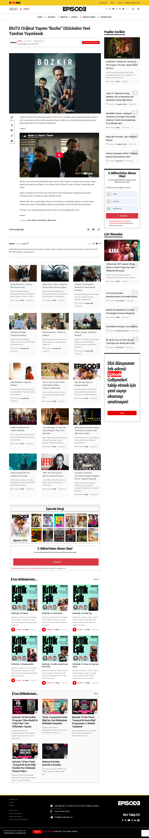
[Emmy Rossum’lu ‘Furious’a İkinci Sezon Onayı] (23, 273)
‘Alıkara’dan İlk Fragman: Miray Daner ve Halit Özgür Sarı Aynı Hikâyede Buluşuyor (120, 267)
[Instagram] (117, 9)
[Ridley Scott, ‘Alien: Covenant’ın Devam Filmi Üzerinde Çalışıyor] (55, 273)
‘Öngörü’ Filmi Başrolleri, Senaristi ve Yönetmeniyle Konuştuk (85, 287)
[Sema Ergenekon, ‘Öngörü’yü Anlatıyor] (55, 321)
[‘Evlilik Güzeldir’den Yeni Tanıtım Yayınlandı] (23, 416)
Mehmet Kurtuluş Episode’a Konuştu (51, 763)
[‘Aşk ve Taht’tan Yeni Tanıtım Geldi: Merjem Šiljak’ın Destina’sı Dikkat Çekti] (55, 371)
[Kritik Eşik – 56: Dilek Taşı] (86, 598)
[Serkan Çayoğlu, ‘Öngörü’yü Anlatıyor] (87, 321)
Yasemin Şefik (89, 303)
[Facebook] (107, 9)
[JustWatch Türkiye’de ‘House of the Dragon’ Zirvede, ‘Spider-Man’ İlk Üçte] (122, 48)
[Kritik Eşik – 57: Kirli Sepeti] (55, 598)
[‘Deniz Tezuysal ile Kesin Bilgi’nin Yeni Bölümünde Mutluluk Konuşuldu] (55, 706)
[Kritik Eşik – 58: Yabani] (24, 598)
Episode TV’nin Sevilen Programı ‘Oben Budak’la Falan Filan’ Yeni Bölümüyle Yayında (25, 722)
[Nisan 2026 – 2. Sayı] (70, 520)
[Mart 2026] (36, 535)
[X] (110, 9)
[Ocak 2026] (59, 535)
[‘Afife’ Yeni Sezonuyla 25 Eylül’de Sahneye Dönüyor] (55, 462)
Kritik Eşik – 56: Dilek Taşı (82, 613)
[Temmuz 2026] (36, 520)
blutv (29, 220)
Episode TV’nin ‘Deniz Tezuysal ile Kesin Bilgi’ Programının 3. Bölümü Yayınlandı (84, 722)
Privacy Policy (8, 833)
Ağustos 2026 (20, 540)
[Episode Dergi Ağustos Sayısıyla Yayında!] (87, 371)
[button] (37, 832)
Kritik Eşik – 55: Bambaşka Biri (22, 664)
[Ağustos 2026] (20, 525)
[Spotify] (123, 9)
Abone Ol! (13, 9)
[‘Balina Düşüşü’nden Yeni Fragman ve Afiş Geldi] (23, 462)
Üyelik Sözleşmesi (18, 568)
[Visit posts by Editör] (12, 244)
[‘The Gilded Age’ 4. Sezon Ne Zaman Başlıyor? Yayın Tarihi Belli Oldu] (55, 416)
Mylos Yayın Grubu (45, 831)
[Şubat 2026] (48, 535)
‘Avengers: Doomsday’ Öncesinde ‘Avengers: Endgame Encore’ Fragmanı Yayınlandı (87, 476)
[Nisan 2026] (82, 520)
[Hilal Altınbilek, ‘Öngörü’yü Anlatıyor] (23, 371)
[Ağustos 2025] (93, 535)
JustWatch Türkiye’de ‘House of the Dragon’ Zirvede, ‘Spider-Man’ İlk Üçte (122, 64)
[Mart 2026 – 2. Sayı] (93, 520)
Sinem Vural (119, 161)
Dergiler (122, 413)
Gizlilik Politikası (34, 568)
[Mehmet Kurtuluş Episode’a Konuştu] (55, 751)
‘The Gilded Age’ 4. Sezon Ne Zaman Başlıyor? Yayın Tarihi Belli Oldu (54, 430)
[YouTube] (113, 9)
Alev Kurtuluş (120, 301)
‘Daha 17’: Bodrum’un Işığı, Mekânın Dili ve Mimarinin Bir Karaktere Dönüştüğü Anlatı (120, 96)
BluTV (57, 117)
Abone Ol (57, 562)
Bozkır (34, 220)
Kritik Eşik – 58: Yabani (19, 613)
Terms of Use (21, 833)
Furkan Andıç (41, 220)
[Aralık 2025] (70, 535)
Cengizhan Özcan (121, 104)
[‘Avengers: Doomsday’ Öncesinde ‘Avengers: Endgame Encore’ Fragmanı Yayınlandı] (87, 462)
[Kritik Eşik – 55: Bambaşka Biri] (24, 648)
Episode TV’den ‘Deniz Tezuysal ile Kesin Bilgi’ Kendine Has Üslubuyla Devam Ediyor (24, 766)
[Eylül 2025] (82, 535)
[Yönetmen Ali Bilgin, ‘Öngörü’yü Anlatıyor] (23, 321)
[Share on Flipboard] (11, 130)
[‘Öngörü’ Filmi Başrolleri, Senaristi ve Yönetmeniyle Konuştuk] (87, 273)
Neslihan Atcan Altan (122, 331)
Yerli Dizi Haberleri (91, 42)
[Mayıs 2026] (59, 520)
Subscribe (123, 216)
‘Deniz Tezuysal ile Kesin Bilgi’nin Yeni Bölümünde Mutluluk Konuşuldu (54, 720)
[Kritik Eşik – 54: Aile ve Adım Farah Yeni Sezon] (55, 648)
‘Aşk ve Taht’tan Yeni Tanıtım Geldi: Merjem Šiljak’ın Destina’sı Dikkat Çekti (54, 385)
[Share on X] (11, 125)
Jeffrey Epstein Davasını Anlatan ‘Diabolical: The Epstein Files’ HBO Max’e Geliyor (87, 430)
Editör (20, 41)
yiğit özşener (51, 220)
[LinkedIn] (120, 9)
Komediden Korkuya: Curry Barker (121, 326)
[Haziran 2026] (48, 520)
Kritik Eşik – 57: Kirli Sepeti (52, 613)
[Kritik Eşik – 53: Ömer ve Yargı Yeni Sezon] (86, 648)
